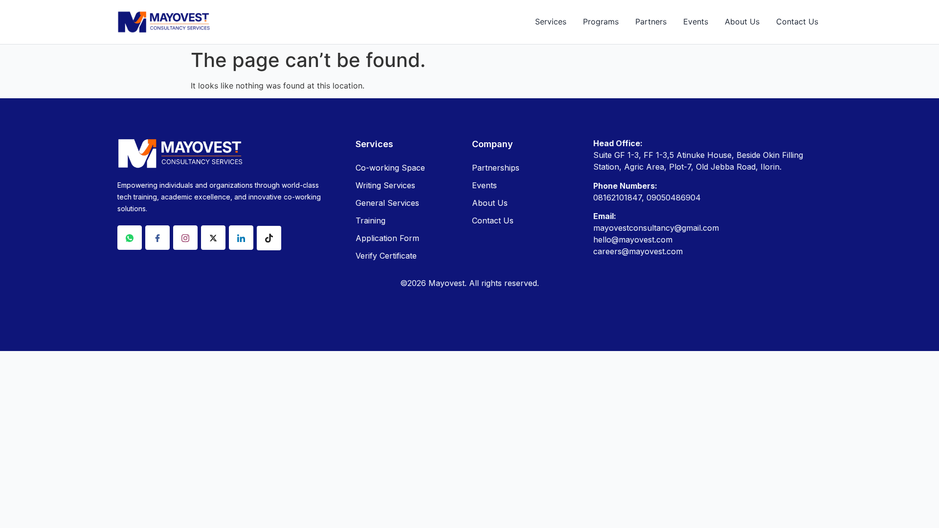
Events (695, 21)
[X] (213, 237)
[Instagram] (185, 237)
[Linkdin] (241, 237)
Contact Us (797, 21)
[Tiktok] (269, 238)
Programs (601, 21)
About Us (742, 21)
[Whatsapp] (129, 237)
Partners (651, 21)
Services (550, 21)
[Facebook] (157, 237)
